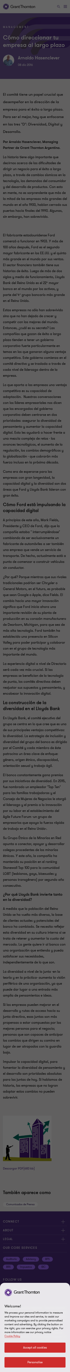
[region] (35, 1327)
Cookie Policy (12, 1336)
